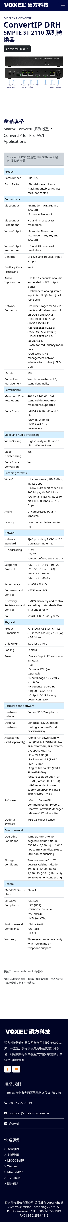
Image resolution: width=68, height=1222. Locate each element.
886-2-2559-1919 (20, 1103)
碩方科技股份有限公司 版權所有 (25, 1203)
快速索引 (12, 1140)
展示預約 (13, 1149)
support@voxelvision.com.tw (29, 1113)
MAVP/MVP (15, 1172)
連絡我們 (12, 1083)
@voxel (13, 1124)
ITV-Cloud (13, 1178)
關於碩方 (13, 1184)
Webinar (13, 1166)
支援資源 (13, 1155)
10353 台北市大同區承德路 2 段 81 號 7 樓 (33, 1093)
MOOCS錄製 (15, 1160)
